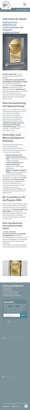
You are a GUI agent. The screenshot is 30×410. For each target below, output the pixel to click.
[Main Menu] (25, 4)
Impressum (6, 406)
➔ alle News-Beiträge (22, 10)
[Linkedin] (26, 406)
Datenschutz (15, 406)
